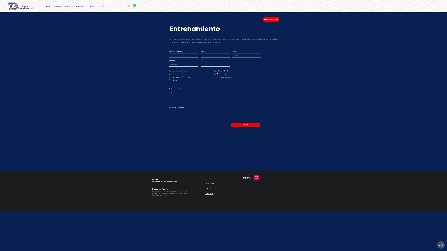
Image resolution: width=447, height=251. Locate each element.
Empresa (172, 60)
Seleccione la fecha (176, 89)
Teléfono (235, 51)
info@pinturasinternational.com (164, 182)
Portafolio (209, 188)
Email (203, 51)
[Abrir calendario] (195, 93)
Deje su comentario (176, 107)
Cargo (203, 60)
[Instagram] (129, 5)
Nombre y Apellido (176, 51)
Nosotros (209, 183)
